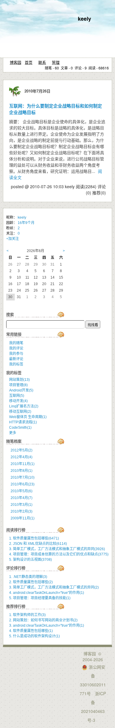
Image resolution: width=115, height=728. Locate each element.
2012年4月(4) (21, 457)
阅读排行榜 (15, 530)
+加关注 (12, 239)
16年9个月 (26, 223)
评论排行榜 (15, 568)
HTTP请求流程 (23, 422)
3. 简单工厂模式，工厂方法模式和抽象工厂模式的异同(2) (54, 587)
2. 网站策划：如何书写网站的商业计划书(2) (43, 620)
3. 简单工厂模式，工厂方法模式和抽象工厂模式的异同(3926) (57, 549)
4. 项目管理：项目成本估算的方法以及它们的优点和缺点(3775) (59, 554)
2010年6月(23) (22, 484)
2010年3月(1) (21, 505)
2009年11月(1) (22, 518)
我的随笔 (16, 343)
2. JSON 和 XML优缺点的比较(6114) (38, 544)
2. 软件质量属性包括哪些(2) (31, 582)
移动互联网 (20, 412)
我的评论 (16, 348)
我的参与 (16, 354)
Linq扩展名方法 (23, 406)
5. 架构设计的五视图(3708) (30, 560)
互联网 (16, 396)
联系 (42, 62)
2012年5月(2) (21, 450)
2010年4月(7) (21, 498)
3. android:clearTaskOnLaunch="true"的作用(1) (46, 625)
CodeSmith (20, 427)
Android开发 (21, 390)
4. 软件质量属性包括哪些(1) (31, 631)
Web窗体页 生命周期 (28, 417)
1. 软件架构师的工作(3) (27, 615)
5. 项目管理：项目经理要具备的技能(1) (39, 598)
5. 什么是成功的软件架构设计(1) (34, 636)
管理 (56, 62)
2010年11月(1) (22, 464)
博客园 (15, 62)
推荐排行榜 (15, 606)
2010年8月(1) (21, 471)
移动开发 (18, 401)
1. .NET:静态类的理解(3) (28, 577)
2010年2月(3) (21, 511)
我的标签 (16, 364)
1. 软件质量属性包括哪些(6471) (34, 538)
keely (84, 18)
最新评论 (16, 359)
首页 (28, 62)
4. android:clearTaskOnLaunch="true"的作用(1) (46, 593)
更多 (12, 433)
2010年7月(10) (22, 477)
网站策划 (19, 380)
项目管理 (18, 385)
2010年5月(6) (21, 491)
